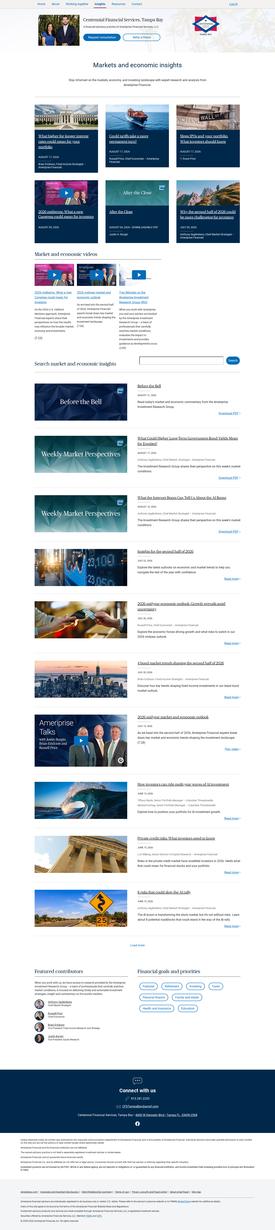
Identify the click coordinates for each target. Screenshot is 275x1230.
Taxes (216, 986)
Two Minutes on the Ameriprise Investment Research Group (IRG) (134, 297)
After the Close (121, 212)
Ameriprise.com (29, 1191)
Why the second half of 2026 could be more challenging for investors (208, 214)
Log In (233, 4)
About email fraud (179, 1191)
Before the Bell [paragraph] (149, 386)
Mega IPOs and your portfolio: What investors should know (204, 139)
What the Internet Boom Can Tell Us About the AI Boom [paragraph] (182, 498)
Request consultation (102, 37)
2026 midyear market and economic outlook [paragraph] (173, 717)
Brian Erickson (56, 1024)
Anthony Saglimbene (60, 1001)
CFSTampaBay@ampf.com (140, 1106)
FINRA (89, 1216)
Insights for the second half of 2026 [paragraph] (165, 551)
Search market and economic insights (75, 363)
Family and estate (187, 997)
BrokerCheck (184, 1201)
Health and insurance (157, 1008)
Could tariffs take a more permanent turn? (128, 139)
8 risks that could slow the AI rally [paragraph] (164, 892)
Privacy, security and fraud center (149, 1191)
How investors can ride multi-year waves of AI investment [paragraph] (183, 784)
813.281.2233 (140, 1098)
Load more (137, 945)
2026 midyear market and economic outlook (94, 295)
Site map (196, 1191)
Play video (232, 749)
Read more (231, 579)
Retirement (172, 986)
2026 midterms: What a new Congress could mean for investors (66, 214)
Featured (148, 986)
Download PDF (229, 413)
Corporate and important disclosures (59, 1191)
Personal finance (154, 997)
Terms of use (122, 1191)
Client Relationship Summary (97, 1191)
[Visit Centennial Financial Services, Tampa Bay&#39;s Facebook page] (137, 1124)
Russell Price (55, 1013)
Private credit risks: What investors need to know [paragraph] (176, 838)
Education (188, 1008)
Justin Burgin (55, 1036)
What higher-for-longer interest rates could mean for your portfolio (63, 141)
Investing (195, 986)
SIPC (99, 1216)
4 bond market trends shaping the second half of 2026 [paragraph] (181, 663)
